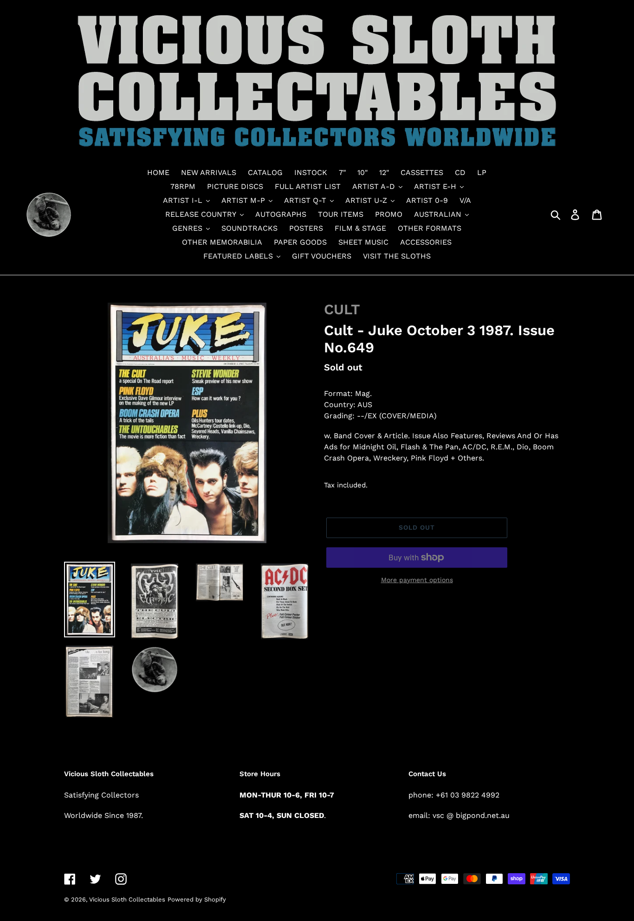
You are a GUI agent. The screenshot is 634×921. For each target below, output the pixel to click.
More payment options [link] (417, 580)
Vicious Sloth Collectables (127, 899)
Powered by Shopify (197, 899)
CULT (342, 309)
